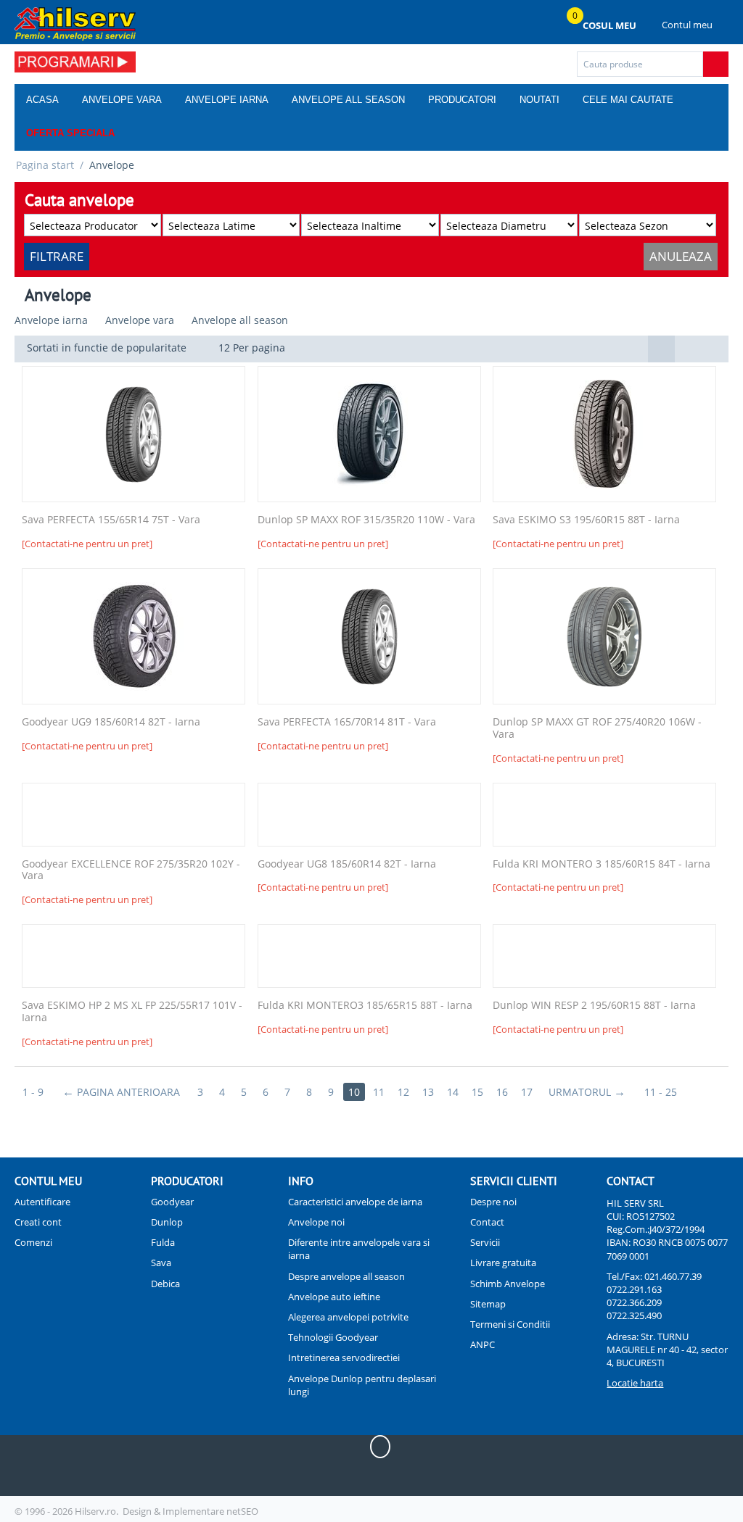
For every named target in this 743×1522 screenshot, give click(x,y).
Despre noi (493, 1201)
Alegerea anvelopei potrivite (348, 1316)
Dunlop (167, 1221)
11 (379, 1092)
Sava (161, 1262)
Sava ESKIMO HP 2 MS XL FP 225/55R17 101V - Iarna (132, 1011)
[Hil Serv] (75, 23)
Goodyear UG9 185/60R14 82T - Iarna (111, 722)
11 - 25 (660, 1092)
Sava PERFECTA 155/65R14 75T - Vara (111, 520)
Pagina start (45, 165)
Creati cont (38, 1221)
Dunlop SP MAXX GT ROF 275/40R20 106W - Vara (597, 728)
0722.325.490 (634, 1315)
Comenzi (33, 1242)
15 (477, 1092)
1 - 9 (33, 1092)
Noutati (539, 99)
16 (502, 1092)
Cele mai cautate (628, 99)
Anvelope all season (348, 99)
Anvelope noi (316, 1221)
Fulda (163, 1242)
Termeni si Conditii (510, 1324)
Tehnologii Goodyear (333, 1337)
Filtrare (56, 256)
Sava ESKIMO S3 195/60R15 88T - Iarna (586, 520)
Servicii (485, 1242)
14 (453, 1092)
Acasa (42, 99)
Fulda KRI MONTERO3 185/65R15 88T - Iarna (365, 1005)
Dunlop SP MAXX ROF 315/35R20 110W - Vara (366, 520)
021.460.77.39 (673, 1276)
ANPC (482, 1344)
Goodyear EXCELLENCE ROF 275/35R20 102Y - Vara (131, 870)
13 (428, 1092)
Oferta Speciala (70, 133)
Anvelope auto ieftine (334, 1296)
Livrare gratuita (503, 1262)
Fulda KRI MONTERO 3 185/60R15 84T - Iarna (601, 864)
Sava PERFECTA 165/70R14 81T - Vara (347, 722)
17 (527, 1092)
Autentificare (42, 1201)
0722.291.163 (634, 1289)
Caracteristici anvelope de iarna (355, 1201)
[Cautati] (715, 64)
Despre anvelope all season (346, 1276)
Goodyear (172, 1201)
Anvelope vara (122, 99)
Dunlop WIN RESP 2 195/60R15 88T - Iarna (594, 1005)
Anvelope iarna (226, 99)
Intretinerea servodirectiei (344, 1357)
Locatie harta (635, 1382)
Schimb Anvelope (507, 1283)
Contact (487, 1221)
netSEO (242, 1511)
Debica (165, 1283)
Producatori (462, 99)
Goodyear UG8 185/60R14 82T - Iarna (347, 864)
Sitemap (488, 1303)
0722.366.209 (634, 1302)
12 (403, 1092)
